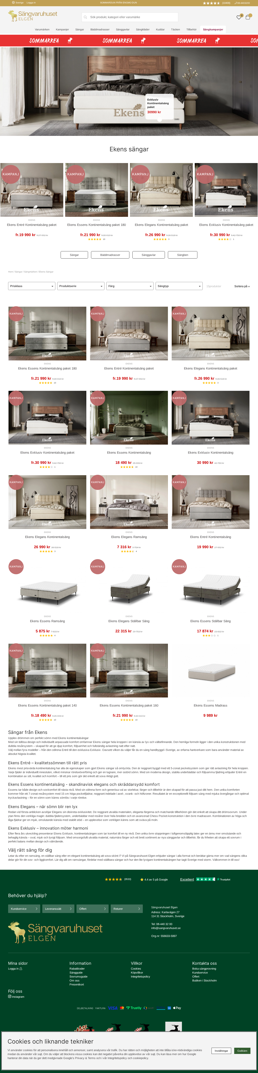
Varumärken (42, 29)
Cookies (136, 968)
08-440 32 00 (164, 924)
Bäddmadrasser (100, 29)
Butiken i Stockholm (204, 980)
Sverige (20, 2)
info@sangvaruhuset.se (166, 928)
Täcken (175, 29)
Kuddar (160, 29)
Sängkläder (143, 29)
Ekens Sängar (46, 271)
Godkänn (242, 1050)
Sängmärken (30, 271)
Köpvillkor (137, 972)
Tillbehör (191, 29)
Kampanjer (62, 29)
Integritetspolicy (140, 976)
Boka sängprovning (204, 968)
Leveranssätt (53, 908)
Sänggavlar (123, 29)
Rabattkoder (77, 968)
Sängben (182, 254)
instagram (17, 996)
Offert (82, 908)
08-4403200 (243, 3)
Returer (118, 908)
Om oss (75, 980)
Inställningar (221, 1050)
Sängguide (76, 972)
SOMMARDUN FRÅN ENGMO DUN (118, 2)
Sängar (79, 29)
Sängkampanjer (213, 29)
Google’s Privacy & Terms (79, 1058)
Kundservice (18, 908)
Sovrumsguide (78, 976)
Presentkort (77, 984)
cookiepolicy (140, 1058)
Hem (10, 271)
